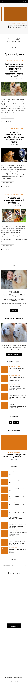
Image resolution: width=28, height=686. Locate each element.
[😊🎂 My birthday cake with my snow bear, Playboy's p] (14, 665)
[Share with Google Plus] (5, 121)
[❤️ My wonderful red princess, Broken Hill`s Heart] (14, 602)
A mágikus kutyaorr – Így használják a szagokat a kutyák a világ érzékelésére (18, 534)
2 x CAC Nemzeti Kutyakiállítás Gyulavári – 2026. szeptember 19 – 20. (17, 370)
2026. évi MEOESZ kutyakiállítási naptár (17, 505)
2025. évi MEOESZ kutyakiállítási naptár (17, 473)
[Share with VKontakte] (11, 121)
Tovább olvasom (7, 117)
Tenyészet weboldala (14, 354)
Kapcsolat (8, 677)
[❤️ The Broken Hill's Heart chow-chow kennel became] (14, 634)
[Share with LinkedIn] (7, 121)
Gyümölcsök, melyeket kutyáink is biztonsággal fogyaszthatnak (17, 525)
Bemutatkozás (18, 677)
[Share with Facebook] (2, 121)
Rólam (14, 310)
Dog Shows (11, 366)
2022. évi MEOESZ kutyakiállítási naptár (17, 497)
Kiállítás (18, 366)
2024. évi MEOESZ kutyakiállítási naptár (17, 481)
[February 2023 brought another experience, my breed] (14, 586)
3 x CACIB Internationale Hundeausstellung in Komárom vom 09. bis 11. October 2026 (18, 406)
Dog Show (11, 375)
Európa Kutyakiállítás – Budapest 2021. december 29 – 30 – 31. (17, 542)
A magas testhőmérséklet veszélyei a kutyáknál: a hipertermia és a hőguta (14, 137)
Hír (7, 23)
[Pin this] (9, 121)
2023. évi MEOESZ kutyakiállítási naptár (17, 489)
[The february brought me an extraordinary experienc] (14, 618)
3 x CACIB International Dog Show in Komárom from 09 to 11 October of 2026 (18, 397)
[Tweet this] (4, 121)
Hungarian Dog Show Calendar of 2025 (17, 550)
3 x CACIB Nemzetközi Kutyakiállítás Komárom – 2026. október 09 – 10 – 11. (17, 388)
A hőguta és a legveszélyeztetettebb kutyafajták (14, 200)
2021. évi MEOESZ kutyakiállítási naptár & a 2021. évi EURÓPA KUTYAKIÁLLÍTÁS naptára (17, 515)
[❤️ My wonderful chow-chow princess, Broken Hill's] (14, 649)
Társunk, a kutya (18, 23)
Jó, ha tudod (11, 23)
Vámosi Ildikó (18, 30)
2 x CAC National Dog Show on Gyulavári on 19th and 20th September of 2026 (16, 379)
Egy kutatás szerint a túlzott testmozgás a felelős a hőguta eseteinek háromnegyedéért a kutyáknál (14, 70)
